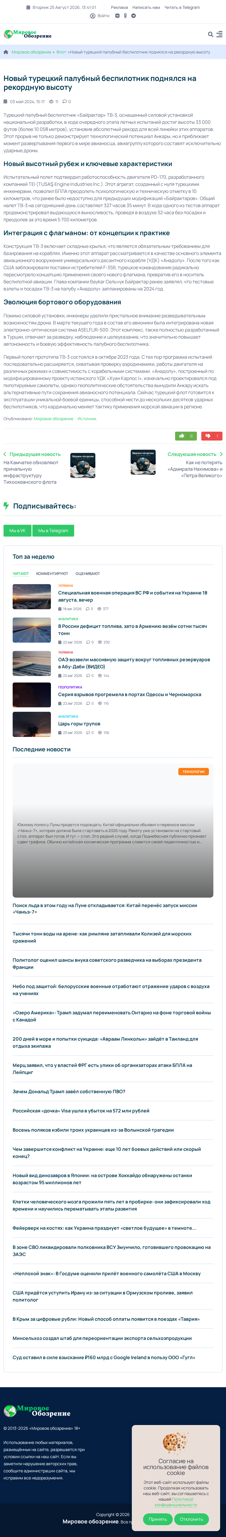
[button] (219, 35)
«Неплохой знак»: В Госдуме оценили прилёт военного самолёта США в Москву (107, 1273)
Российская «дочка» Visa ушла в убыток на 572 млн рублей (81, 1110)
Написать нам (146, 7)
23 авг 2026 (72, 732)
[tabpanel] (113, 659)
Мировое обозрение (31, 52)
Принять (158, 1519)
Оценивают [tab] (88, 573)
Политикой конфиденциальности (176, 1501)
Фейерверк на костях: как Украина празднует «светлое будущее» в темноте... (105, 1228)
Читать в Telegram (182, 7)
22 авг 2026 (72, 642)
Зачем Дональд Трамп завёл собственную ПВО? (69, 1091)
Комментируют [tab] (52, 573)
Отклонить (191, 1519)
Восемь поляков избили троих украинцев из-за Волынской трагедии (93, 1130)
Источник (87, 418)
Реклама (119, 7)
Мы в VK (17, 530)
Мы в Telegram (53, 530)
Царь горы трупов (79, 723)
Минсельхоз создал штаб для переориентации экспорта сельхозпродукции (102, 1338)
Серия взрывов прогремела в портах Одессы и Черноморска (129, 694)
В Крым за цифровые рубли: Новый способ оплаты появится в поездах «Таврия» (106, 1319)
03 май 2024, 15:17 (27, 101)
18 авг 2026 (72, 608)
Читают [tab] (21, 573)
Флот (61, 52)
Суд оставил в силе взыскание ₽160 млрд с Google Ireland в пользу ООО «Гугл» (104, 1357)
